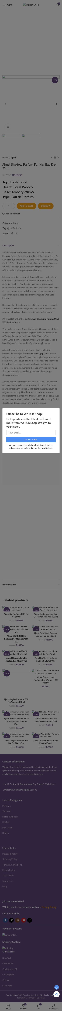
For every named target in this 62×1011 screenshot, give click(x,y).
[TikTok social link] (29, 920)
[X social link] (11, 920)
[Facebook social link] (12, 233)
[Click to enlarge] (8, 127)
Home (5, 157)
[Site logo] (31, 4)
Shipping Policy (9, 859)
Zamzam (6, 811)
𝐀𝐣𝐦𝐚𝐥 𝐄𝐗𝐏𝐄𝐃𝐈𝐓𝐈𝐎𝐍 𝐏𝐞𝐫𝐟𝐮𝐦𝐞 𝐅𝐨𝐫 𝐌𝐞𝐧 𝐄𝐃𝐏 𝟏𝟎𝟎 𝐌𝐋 (16, 639)
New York (6, 958)
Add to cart (26, 206)
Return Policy (8, 870)
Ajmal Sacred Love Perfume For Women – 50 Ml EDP (46, 680)
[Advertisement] (31, 42)
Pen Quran (7, 827)
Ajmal (13, 157)
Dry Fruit (6, 822)
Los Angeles (8, 974)
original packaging (34, 353)
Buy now (45, 206)
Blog (4, 886)
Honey (5, 833)
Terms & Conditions (12, 864)
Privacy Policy (48, 907)
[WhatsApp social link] (16, 233)
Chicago (6, 980)
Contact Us (8, 881)
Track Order (8, 875)
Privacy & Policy (9, 853)
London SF (7, 963)
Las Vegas (7, 985)
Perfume (6, 805)
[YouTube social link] (23, 920)
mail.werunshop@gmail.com (23, 789)
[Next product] (58, 157)
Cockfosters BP (9, 969)
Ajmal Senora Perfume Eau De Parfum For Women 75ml (16, 721)
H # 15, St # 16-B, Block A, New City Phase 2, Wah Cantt (29, 784)
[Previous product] (51, 157)
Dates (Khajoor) (10, 816)
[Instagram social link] (17, 920)
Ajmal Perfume (14, 228)
